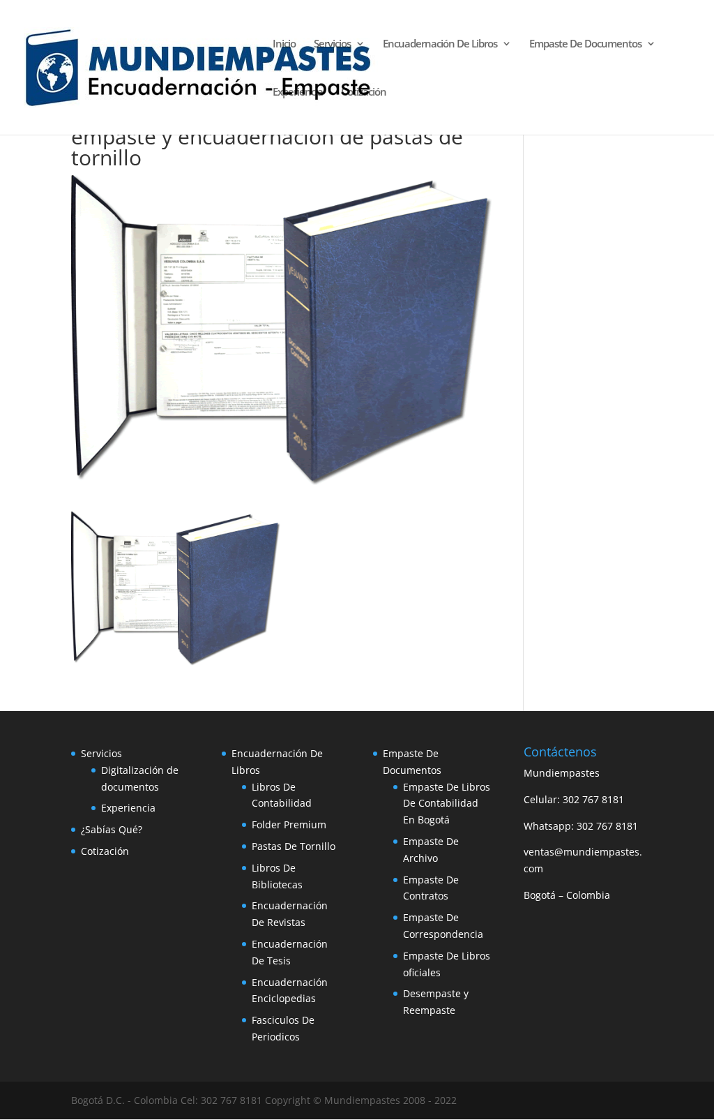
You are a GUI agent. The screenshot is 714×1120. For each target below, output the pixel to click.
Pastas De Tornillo (293, 846)
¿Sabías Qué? (111, 829)
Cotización (363, 92)
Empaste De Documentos (585, 44)
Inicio (284, 44)
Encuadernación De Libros (440, 44)
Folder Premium (289, 824)
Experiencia (298, 92)
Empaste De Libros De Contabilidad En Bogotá (446, 803)
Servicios (332, 44)
